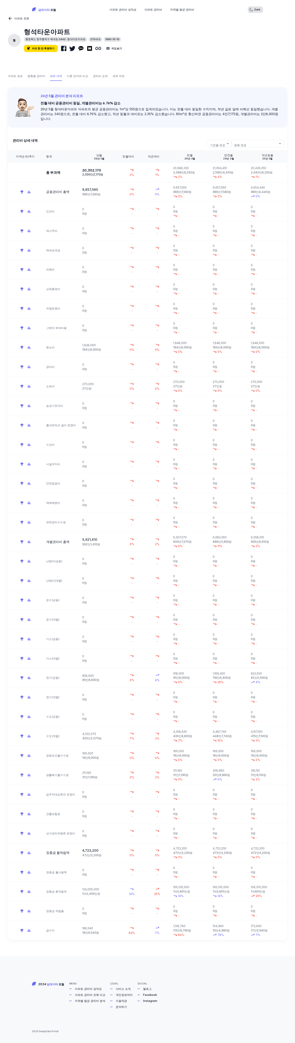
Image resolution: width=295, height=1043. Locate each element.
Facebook (150, 994)
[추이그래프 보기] (29, 192)
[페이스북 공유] (63, 48)
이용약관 (121, 1000)
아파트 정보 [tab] (15, 76)
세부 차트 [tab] (119, 76)
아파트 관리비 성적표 (88, 988)
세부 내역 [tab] (56, 76)
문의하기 (121, 1007)
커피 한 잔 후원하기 (43, 48)
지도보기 (116, 48)
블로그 (147, 988)
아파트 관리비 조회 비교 (90, 994)
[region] (147, 545)
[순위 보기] (21, 192)
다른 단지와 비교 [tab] (77, 76)
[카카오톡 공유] (81, 48)
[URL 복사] (98, 48)
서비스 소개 (123, 988)
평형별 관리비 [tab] (36, 76)
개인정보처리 (124, 994)
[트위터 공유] (72, 48)
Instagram (150, 1000)
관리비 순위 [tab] (100, 76)
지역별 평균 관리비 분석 (90, 1000)
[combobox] (220, 143)
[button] (255, 9)
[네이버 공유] (89, 48)
